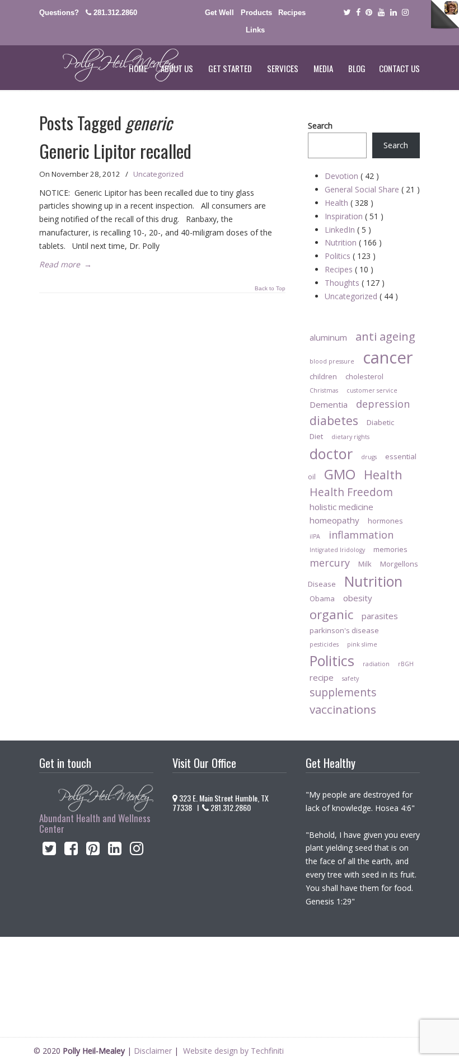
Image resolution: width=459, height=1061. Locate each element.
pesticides (324, 644)
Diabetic (380, 422)
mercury (330, 562)
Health (349, 202)
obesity (357, 597)
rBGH (406, 664)
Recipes (292, 12)
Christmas (324, 390)
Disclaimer (153, 1050)
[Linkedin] (393, 12)
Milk (365, 564)
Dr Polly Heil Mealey (109, 65)
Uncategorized (158, 174)
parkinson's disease (344, 630)
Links (255, 30)
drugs (369, 457)
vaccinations (343, 709)
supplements (343, 692)
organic (331, 614)
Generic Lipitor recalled (115, 151)
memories (390, 549)
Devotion (352, 176)
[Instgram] (406, 12)
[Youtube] (381, 12)
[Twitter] (346, 12)
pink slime (362, 644)
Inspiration (354, 216)
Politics (350, 256)
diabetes (334, 420)
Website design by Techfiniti (233, 1050)
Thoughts (355, 282)
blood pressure (332, 361)
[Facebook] (358, 12)
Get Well (219, 12)
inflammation (361, 534)
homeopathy (334, 520)
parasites (380, 615)
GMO (339, 474)
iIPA (315, 536)
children (323, 376)
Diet (316, 436)
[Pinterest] (369, 12)
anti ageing (385, 336)
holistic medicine (341, 506)
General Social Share (372, 189)
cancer (388, 357)
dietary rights (350, 437)
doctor (331, 453)
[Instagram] (137, 851)
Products (256, 12)
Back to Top (270, 288)
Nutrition (353, 242)
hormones (385, 521)
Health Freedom (351, 491)
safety (350, 678)
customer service (371, 390)
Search (320, 125)
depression (383, 404)
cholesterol (364, 376)
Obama (322, 598)
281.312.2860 (115, 12)
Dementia (329, 404)
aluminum (328, 337)
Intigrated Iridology (337, 550)
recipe (322, 677)
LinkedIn (348, 229)
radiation (376, 664)
